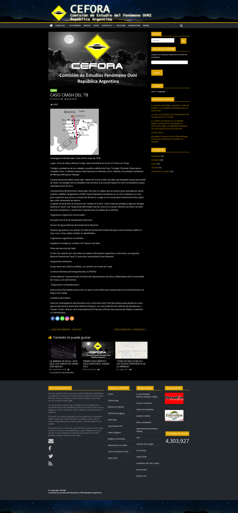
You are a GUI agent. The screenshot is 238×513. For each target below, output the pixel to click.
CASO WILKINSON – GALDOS (64, 329)
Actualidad (155, 160)
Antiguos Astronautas (116, 439)
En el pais (121, 25)
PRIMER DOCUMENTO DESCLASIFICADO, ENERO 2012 (96, 364)
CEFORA (154, 167)
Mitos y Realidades (143, 422)
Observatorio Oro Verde (117, 445)
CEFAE (110, 394)
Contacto (107, 25)
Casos (96, 25)
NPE (138, 437)
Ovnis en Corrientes (144, 403)
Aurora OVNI (141, 469)
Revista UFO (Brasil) (116, 407)
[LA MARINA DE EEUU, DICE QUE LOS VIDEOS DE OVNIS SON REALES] (64, 343)
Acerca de (60, 25)
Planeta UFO (141, 476)
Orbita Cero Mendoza (145, 409)
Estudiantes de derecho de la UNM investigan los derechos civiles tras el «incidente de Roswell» (169, 139)
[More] (72, 318)
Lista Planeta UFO (115, 426)
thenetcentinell (71, 99)
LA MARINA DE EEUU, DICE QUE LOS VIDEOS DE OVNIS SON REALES (64, 364)
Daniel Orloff (141, 457)
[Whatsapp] (62, 318)
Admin (146, 25)
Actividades (75, 25)
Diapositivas (134, 25)
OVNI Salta (112, 420)
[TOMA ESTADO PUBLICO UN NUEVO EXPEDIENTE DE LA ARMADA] (131, 343)
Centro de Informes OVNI (118, 451)
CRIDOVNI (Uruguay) (116, 413)
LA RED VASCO (157, 132)
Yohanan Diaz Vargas (144, 444)
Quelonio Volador (143, 416)
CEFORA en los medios (160, 171)
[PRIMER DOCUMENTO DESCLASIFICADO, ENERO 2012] (98, 343)
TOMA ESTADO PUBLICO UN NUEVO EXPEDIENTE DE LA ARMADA (131, 364)
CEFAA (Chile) (113, 400)
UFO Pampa (141, 450)
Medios (87, 25)
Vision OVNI (112, 458)
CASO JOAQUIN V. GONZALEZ (131, 329)
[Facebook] (52, 318)
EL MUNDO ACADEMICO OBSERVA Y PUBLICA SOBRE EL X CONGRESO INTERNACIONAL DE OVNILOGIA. (170, 108)
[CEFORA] (51, 25)
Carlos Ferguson (114, 432)
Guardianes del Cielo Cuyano (147, 463)
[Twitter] (57, 318)
